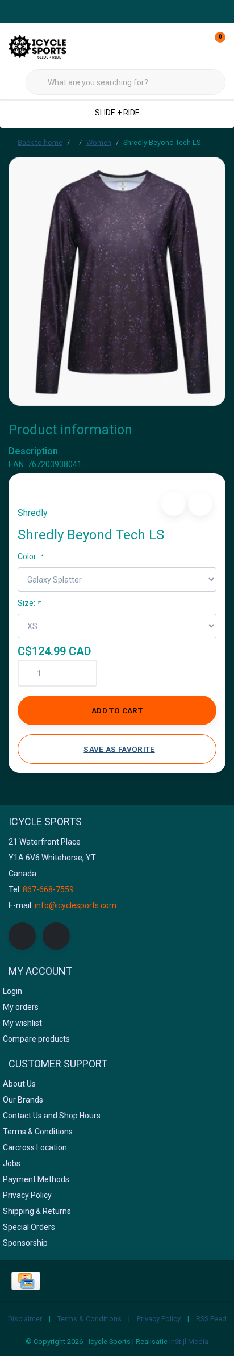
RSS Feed (211, 1319)
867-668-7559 (48, 889)
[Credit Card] (25, 1281)
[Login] (171, 45)
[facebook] (22, 936)
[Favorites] (193, 45)
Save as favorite (118, 749)
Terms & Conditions (89, 1319)
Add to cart (117, 710)
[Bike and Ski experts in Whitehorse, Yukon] (51, 45)
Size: (29, 603)
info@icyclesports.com (75, 905)
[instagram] (56, 936)
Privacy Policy (159, 1319)
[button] (173, 504)
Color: (30, 556)
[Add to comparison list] (200, 504)
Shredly (33, 513)
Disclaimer (25, 1319)
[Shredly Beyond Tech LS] (117, 281)
